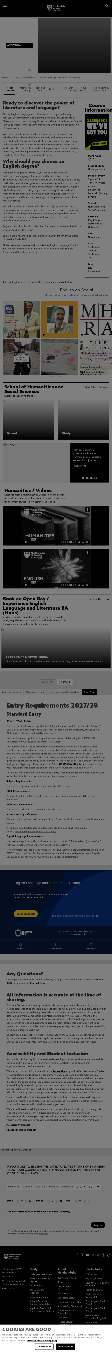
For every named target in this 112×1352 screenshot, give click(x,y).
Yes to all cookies (65, 1346)
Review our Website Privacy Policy (42, 1341)
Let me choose (44, 1346)
